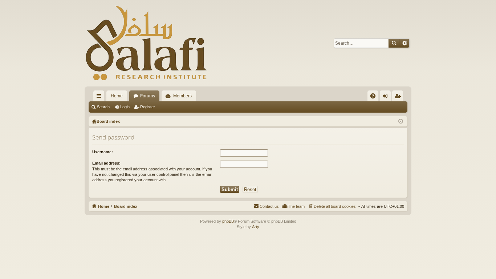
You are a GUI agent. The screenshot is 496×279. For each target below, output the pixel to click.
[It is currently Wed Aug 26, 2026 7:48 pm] (400, 121)
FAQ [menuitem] (375, 97)
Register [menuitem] (399, 97)
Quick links (100, 97)
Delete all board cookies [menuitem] (335, 206)
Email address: (106, 163)
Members (182, 95)
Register (147, 107)
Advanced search (404, 43)
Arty (255, 227)
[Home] (146, 43)
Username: (102, 152)
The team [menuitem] (296, 206)
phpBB (228, 221)
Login (125, 107)
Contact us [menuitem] (269, 206)
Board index (125, 206)
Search (394, 43)
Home (117, 95)
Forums (147, 95)
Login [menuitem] (387, 97)
